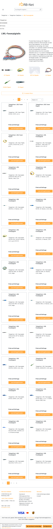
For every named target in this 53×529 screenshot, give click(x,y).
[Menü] (3, 9)
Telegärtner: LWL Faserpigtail (41, 135)
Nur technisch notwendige (34, 526)
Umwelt (39, 496)
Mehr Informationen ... (7, 527)
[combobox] (26, 9)
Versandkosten (30, 517)
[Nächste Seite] (24, 99)
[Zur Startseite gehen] (26, 4)
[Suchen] (40, 9)
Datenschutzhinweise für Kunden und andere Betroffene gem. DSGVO (25, 499)
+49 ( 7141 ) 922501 (7, 498)
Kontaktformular (5, 507)
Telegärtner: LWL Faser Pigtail (15, 105)
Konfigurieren (47, 526)
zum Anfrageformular (17, 128)
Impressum (22, 494)
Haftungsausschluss (24, 496)
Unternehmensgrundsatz (43, 494)
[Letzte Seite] (27, 99)
